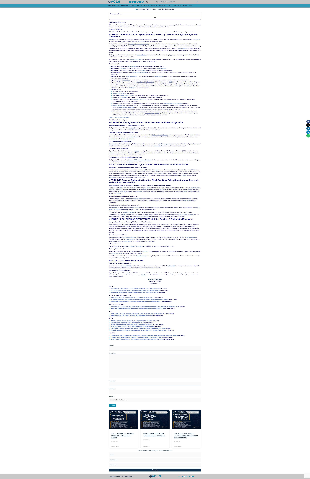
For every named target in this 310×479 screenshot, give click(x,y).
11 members (123, 97)
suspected (132, 128)
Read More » (114, 441)
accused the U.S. (159, 145)
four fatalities (155, 169)
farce (184, 175)
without (185, 191)
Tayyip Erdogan (146, 187)
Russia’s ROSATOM (126, 265)
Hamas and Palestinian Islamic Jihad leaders (140, 160)
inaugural (114, 207)
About (169, 5)
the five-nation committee (127, 138)
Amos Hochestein (113, 144)
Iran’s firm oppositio (129, 212)
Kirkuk (144, 169)
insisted (120, 189)
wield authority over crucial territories (138, 44)
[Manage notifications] (306, 475)
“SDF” (171, 82)
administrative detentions (129, 237)
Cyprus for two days (141, 256)
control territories (159, 76)
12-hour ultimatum (161, 68)
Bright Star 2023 (171, 265)
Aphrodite (120, 257)
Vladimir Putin (122, 187)
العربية (190, 5)
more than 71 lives (141, 55)
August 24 (197, 39)
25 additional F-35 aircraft (134, 246)
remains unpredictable (135, 59)
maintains (139, 191)
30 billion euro (124, 214)
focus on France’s (134, 137)
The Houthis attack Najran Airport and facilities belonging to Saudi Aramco (186, 435)
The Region (154, 5)
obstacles (111, 153)
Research (162, 5)
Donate (184, 5)
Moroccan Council (117, 253)
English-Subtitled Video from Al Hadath (119, 117)
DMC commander (132, 66)
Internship (177, 5)
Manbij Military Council (118, 93)
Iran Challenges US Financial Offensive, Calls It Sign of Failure (122, 435)
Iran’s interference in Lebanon (160, 135)
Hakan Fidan (135, 207)
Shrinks (129, 272)
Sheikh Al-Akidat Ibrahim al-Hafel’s (173, 103)
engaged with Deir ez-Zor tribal (126, 107)
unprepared (128, 241)
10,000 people (132, 87)
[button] (147, 2)
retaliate (143, 70)
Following (111, 39)
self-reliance (187, 200)
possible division (113, 138)
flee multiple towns (132, 76)
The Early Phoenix (143, 5)
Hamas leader (130, 239)
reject (120, 91)
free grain (162, 189)
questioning (112, 177)
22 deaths (123, 68)
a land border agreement (164, 144)
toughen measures (191, 237)
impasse (118, 193)
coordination (129, 161)
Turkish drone (126, 80)
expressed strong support (138, 99)
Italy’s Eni (143, 274)
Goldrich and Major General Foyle (145, 82)
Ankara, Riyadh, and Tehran (186, 214)
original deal (123, 191)
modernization (138, 198)
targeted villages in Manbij (127, 95)
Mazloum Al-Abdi (117, 105)
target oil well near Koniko (140, 72)
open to (137, 151)
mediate (190, 189)
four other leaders (182, 48)
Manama (145, 251)
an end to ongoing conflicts (152, 113)
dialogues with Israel (143, 216)
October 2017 (160, 173)
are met (144, 189)
